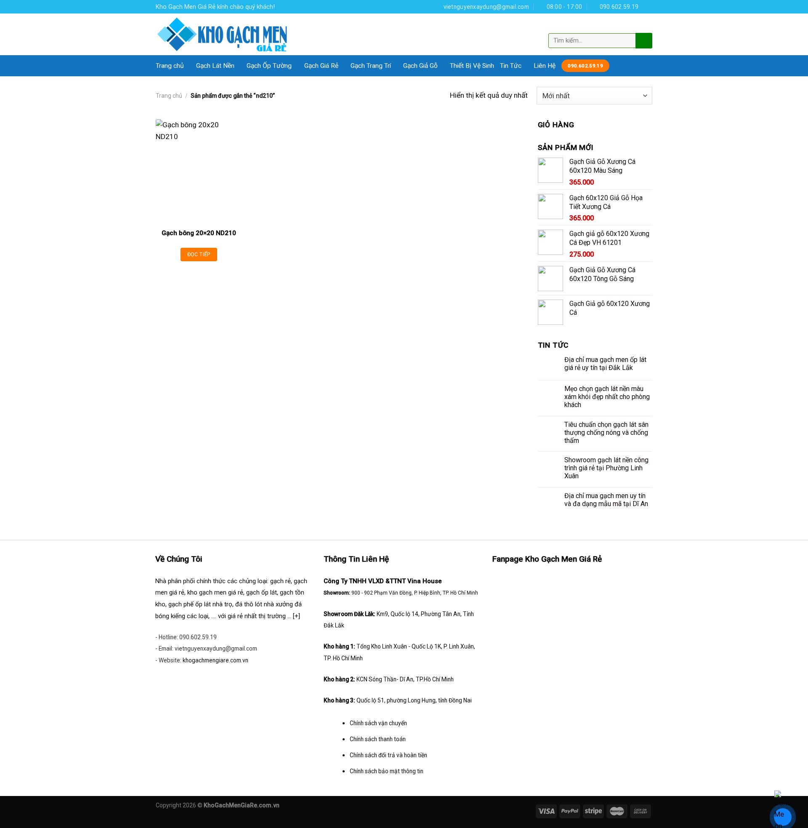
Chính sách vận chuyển (378, 723)
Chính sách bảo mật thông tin (386, 771)
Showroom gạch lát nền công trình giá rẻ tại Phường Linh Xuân (606, 468)
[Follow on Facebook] (648, 6)
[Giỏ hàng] (645, 26)
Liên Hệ (545, 66)
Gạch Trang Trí (371, 66)
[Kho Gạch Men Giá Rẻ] (223, 34)
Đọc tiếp (198, 254)
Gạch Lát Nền (215, 66)
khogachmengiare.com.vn (215, 660)
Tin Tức (510, 66)
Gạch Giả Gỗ (420, 66)
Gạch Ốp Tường (269, 66)
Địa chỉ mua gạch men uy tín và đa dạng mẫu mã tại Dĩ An (606, 500)
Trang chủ (170, 66)
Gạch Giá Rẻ (321, 66)
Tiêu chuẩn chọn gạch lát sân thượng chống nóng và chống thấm (606, 433)
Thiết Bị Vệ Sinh (472, 66)
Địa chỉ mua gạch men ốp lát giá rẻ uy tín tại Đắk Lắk (605, 364)
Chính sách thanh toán (378, 739)
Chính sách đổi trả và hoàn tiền (388, 755)
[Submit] (643, 40)
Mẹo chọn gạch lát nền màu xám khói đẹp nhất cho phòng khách (607, 397)
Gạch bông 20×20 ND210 (199, 233)
